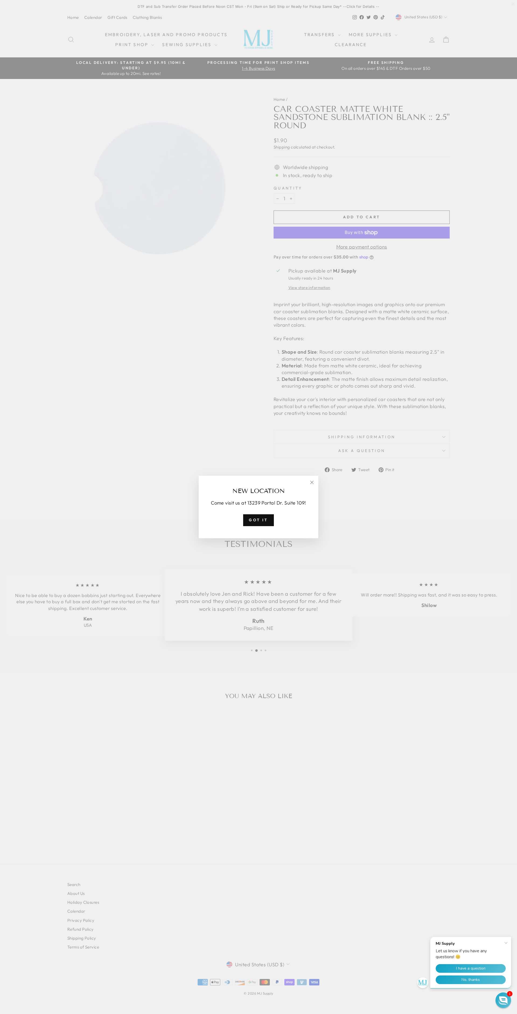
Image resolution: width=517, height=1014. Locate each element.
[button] (503, 1000)
